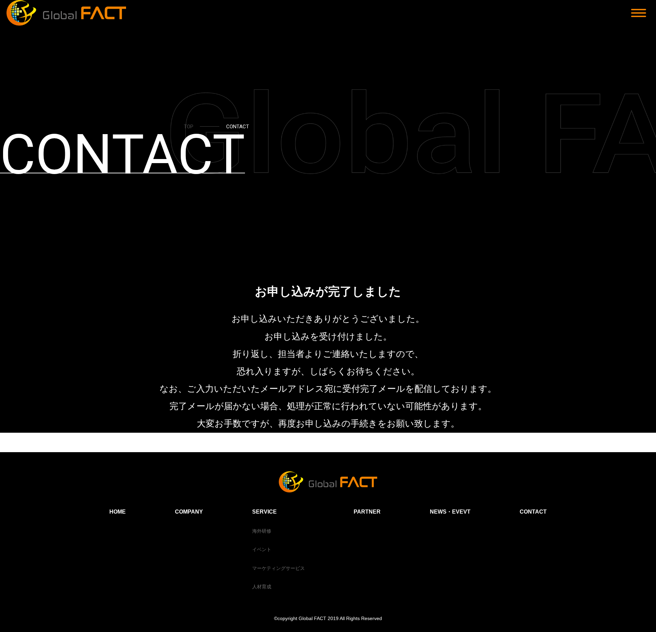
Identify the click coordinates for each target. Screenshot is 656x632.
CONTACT (533, 512)
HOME (117, 512)
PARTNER (367, 512)
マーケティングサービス (278, 568)
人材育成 (261, 586)
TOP (188, 127)
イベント (261, 549)
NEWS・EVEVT (450, 512)
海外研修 (261, 531)
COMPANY (189, 512)
